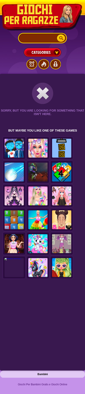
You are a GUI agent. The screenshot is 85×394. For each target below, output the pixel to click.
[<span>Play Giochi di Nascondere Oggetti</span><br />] (61, 148)
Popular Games (43, 64)
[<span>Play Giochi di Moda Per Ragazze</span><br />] (38, 196)
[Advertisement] (42, 326)
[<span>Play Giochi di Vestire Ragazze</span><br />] (61, 196)
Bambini (42, 374)
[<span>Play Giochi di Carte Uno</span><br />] (61, 172)
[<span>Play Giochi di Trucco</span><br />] (61, 267)
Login (55, 64)
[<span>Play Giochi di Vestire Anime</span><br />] (61, 243)
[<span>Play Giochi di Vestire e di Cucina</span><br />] (38, 220)
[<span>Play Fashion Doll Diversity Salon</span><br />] (38, 148)
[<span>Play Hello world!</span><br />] (14, 267)
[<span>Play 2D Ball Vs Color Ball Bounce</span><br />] (14, 172)
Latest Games (31, 64)
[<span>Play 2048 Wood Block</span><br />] (14, 220)
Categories (42, 52)
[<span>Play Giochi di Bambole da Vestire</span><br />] (14, 196)
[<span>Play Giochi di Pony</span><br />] (38, 267)
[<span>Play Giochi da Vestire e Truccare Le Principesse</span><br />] (14, 243)
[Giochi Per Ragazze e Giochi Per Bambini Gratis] (42, 17)
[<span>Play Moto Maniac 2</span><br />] (38, 172)
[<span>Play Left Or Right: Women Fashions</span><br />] (61, 220)
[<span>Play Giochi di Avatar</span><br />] (14, 148)
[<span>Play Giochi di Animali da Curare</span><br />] (38, 243)
